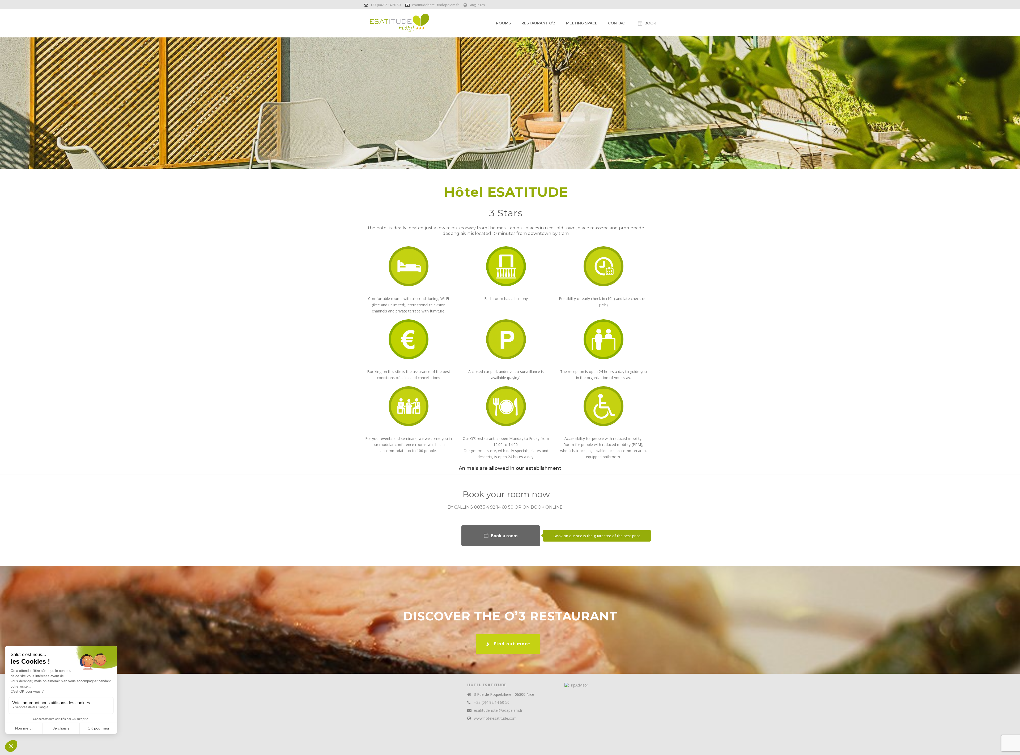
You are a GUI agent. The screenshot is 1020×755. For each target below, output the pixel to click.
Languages (477, 5)
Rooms (503, 23)
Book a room (504, 536)
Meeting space (581, 23)
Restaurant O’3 (538, 23)
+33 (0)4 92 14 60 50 (386, 4)
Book (650, 23)
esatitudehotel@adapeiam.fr (435, 4)
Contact (617, 23)
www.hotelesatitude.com (495, 718)
